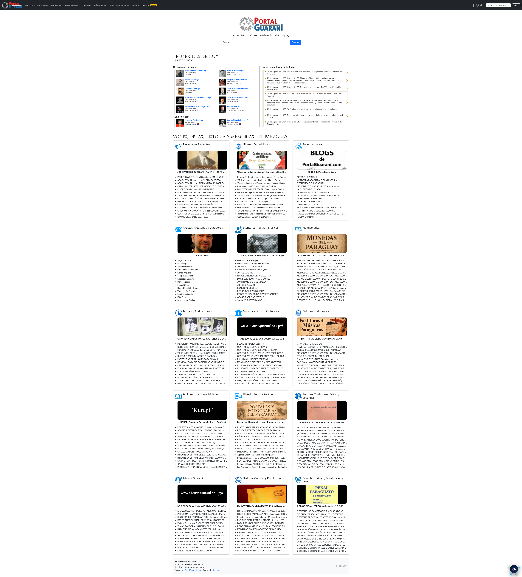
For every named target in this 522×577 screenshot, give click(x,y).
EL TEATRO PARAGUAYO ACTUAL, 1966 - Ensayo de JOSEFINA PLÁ (202, 448)
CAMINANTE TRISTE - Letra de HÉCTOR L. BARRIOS (202, 365)
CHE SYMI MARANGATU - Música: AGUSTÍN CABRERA (202, 211)
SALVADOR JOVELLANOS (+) (251, 300)
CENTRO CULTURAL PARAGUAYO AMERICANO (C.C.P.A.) (262, 353)
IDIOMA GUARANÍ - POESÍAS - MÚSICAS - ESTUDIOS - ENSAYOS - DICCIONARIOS (202, 511)
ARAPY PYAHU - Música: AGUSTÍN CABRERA (199, 180)
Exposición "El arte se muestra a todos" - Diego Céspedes (262, 177)
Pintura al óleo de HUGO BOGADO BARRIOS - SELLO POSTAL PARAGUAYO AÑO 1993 (262, 458)
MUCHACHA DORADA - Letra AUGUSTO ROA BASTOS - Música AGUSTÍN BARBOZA (202, 350)
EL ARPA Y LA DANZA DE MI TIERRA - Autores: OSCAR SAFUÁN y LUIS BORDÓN (202, 214)
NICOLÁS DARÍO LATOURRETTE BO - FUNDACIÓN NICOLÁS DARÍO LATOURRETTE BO (262, 547)
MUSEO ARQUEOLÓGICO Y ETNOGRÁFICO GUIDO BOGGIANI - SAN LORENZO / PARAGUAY (262, 365)
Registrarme (148, 5)
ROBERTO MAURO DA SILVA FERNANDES (257, 294)
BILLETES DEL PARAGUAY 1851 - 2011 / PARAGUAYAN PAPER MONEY (322, 263)
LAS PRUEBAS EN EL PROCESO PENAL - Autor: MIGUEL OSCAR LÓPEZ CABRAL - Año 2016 (322, 539)
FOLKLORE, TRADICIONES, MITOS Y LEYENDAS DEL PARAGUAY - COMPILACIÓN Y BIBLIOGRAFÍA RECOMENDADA (322, 430)
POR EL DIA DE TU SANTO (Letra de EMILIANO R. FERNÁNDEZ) (202, 177)
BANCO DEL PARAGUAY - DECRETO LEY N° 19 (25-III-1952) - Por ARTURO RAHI (322, 279)
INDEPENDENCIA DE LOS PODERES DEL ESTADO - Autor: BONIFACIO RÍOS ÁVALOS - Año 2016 (322, 523)
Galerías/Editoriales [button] (72, 5)
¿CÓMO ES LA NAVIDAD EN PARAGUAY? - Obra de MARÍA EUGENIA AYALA (322, 434)
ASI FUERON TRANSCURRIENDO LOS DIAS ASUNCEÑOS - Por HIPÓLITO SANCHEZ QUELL (202, 436)
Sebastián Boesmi (185, 279)
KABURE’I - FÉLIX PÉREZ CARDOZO (194, 371)
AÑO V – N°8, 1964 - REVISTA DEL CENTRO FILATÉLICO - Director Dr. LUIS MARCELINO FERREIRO (262, 436)
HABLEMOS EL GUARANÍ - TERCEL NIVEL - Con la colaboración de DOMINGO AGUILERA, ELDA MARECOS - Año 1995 (202, 529)
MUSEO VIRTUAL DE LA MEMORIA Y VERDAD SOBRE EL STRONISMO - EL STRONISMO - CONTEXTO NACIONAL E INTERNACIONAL (262, 538)
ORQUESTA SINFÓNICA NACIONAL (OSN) (257, 380)
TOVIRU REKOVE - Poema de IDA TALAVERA (198, 380)
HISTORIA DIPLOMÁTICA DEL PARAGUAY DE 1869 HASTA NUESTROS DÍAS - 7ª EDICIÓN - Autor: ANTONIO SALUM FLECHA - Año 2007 (262, 511)
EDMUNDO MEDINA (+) (248, 288)
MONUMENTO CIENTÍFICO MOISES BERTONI (259, 362)
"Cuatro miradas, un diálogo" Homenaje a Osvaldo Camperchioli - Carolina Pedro (262, 211)
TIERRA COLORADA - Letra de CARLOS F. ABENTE (201, 353)
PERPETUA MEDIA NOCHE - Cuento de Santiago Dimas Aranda (202, 427)
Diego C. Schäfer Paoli (187, 288)
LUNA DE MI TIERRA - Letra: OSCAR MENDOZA (199, 207)
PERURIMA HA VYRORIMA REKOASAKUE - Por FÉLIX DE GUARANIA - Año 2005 (202, 514)
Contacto (216, 570)
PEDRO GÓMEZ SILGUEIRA (250, 291)
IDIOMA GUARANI (305, 217)
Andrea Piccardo (184, 266)
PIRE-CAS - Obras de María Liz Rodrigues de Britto (260, 204)
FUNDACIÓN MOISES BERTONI (252, 359)
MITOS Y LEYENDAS (307, 177)
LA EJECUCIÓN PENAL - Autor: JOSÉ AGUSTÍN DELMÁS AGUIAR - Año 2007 (322, 529)
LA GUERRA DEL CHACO (309, 189)
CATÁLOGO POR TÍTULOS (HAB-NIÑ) (195, 452)
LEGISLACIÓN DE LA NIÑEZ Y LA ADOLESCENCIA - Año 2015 (322, 532)
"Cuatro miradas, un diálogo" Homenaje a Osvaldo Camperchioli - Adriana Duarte (262, 183)
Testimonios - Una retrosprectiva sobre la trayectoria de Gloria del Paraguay (262, 214)
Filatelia (111, 5)
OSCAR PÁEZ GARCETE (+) (250, 297)
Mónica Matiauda (185, 294)
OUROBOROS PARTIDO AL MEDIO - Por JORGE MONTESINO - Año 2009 (202, 544)
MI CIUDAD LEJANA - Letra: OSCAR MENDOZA (199, 201)
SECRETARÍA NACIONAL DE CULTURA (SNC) (258, 383)
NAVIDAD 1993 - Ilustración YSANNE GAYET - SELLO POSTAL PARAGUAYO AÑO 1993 (262, 448)
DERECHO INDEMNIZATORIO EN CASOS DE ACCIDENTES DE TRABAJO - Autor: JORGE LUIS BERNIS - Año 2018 (322, 511)
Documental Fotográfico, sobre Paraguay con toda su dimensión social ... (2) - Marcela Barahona (262, 452)
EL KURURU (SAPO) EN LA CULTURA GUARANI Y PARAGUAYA (202, 547)
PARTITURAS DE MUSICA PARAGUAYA (316, 211)
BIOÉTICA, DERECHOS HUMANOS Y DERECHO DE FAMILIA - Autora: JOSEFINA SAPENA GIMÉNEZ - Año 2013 (322, 514)
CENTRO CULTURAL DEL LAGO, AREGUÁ (257, 350)
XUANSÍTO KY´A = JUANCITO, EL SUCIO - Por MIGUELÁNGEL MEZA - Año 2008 (202, 526)
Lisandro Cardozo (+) (194, 120)
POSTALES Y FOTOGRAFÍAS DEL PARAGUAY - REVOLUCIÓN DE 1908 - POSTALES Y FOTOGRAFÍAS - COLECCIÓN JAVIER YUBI (262, 442)
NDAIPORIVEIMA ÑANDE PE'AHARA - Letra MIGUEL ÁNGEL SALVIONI (202, 377)
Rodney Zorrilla (233, 107)
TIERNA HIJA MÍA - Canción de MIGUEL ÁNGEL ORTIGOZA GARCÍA (202, 195)
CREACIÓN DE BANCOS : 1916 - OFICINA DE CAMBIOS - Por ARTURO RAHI (322, 269)
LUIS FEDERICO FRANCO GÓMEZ (253, 279)
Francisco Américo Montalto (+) (198, 98)
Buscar (516, 5)
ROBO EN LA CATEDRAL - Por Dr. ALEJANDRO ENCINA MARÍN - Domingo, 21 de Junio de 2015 (262, 526)
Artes (27, 5)
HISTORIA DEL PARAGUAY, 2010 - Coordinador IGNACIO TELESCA (202, 517)
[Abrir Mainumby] (514, 569)
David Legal (182, 263)
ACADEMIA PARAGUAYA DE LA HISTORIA (317, 180)
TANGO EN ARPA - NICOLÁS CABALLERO (197, 374)
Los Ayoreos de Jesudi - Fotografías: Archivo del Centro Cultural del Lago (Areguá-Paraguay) (262, 467)
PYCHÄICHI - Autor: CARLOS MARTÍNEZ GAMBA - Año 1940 (202, 523)
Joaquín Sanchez (185, 276)
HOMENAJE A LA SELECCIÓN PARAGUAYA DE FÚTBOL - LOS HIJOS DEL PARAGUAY (202, 362)
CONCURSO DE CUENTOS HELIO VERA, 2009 (199, 433)
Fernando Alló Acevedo (187, 269)
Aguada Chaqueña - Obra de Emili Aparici (255, 455)
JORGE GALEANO (246, 285)
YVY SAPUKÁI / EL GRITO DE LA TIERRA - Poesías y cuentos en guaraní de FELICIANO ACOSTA (322, 467)
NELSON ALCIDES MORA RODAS (253, 263)
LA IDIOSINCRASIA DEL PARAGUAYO (195, 551)
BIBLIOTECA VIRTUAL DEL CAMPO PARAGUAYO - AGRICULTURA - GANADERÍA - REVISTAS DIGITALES (202, 458)
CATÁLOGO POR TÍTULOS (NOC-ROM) (196, 442)
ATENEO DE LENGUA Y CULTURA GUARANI (198, 538)
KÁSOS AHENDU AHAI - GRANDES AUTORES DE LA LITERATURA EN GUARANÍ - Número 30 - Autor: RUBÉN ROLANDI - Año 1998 (202, 520)
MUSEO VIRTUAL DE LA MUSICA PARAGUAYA (319, 195)
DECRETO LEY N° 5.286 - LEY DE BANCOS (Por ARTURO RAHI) (322, 300)
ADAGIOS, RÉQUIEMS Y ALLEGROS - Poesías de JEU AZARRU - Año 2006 (202, 430)
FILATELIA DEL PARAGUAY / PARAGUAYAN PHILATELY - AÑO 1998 (262, 427)
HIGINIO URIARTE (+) (247, 260)
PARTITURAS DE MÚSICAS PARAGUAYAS (197, 359)
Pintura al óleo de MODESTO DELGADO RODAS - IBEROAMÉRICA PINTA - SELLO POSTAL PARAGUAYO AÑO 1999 (262, 464)
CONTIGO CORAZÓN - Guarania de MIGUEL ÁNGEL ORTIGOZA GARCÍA (202, 198)
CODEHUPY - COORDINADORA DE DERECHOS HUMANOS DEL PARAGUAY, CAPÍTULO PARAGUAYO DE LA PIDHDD (322, 520)
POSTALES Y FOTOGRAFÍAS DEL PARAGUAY (259, 430)
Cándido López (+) (192, 89)
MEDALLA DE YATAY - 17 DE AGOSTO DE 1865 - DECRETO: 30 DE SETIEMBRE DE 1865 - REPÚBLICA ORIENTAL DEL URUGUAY (322, 285)
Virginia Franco (184, 260)
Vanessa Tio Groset (186, 291)
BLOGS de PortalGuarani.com (250, 344)
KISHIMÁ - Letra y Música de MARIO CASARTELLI (200, 368)
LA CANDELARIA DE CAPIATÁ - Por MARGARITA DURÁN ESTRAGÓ (322, 443)
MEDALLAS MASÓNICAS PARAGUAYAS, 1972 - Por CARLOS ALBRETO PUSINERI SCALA (322, 266)
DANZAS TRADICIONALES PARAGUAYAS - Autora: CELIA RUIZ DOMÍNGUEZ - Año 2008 (322, 446)
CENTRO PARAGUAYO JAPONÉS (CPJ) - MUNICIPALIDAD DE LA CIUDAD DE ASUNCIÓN (262, 356)
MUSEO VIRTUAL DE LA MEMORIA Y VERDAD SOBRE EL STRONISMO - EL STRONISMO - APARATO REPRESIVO (262, 544)
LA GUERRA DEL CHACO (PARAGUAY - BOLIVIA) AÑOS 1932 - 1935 (262, 523)
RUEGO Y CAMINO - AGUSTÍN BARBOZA (197, 356)
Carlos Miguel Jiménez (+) (238, 120)
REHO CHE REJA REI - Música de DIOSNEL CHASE (201, 347)
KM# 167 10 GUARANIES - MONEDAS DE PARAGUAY (322, 260)
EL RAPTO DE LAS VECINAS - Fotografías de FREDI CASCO (322, 455)
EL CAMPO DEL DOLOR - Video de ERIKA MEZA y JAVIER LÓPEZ (202, 192)
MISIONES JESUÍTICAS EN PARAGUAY (316, 192)
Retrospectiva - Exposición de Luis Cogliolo (256, 186)
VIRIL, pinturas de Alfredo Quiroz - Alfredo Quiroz (259, 180)
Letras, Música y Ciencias (39, 5)
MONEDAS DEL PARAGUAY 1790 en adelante (318, 186)
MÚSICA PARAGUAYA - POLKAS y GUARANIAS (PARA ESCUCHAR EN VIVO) (202, 383)
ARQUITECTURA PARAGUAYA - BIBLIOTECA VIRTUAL (202, 445)
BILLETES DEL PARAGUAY (309, 201)
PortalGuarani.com (193, 570)
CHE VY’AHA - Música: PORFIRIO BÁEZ (196, 204)
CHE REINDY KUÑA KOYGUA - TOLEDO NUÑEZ (200, 532)
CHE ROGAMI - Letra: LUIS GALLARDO (195, 189)
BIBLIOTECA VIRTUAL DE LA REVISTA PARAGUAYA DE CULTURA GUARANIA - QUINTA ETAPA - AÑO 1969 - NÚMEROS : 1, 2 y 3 (202, 439)
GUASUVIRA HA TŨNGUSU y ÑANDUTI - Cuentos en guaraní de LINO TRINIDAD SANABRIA (322, 449)
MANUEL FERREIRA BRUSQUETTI (253, 269)
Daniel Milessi (183, 282)
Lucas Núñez (183, 285)
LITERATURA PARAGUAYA (309, 198)
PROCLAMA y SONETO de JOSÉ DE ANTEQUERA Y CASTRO (202, 467)
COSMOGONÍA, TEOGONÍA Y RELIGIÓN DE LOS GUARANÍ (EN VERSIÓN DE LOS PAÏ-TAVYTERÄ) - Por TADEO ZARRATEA (322, 461)
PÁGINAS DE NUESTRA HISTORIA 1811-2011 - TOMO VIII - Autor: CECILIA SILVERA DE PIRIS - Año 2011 (262, 520)
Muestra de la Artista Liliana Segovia (253, 201)
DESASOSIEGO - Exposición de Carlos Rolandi (258, 207)
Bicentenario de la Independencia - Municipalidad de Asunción (262, 517)
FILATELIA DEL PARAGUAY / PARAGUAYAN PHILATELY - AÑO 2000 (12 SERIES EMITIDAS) (262, 445)
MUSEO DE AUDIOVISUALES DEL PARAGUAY (319, 207)
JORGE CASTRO (245, 273)
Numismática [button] (86, 5)
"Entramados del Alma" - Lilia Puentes (254, 217)
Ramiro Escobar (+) (235, 71)
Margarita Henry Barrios (237, 80)
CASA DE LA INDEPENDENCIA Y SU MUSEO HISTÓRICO (322, 214)
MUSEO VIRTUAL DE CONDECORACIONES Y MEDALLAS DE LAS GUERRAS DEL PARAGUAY (322, 297)
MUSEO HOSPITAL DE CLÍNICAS (252, 371)
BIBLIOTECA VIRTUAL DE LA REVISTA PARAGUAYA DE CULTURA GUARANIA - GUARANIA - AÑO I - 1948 (202, 455)
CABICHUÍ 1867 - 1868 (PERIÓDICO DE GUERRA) (200, 186)
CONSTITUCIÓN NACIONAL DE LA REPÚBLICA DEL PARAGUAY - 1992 (322, 548)
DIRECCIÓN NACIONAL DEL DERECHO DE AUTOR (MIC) (322, 545)
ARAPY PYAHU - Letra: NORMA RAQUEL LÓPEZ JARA (202, 183)
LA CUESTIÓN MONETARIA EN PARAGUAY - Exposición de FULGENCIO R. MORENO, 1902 (322, 288)
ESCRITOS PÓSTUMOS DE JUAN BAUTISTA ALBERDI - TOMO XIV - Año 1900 (262, 535)
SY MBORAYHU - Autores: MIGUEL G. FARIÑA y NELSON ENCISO (202, 535)
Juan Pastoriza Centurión (237, 98)
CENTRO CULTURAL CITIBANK (252, 347)
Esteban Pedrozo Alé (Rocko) (197, 107)
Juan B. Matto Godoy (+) (237, 89)
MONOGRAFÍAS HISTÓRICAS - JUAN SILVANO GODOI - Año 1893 (262, 551)
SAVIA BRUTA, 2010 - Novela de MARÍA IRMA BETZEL (202, 461)
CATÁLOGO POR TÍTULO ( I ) (191, 464)
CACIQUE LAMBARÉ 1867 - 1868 (192, 217)
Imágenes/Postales (100, 5)
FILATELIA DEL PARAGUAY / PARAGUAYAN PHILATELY (262, 461)
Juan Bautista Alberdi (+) (195, 71)
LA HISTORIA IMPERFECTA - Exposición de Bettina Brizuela (262, 189)
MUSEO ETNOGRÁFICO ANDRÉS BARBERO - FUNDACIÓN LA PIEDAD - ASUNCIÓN (262, 368)
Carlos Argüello (184, 273)
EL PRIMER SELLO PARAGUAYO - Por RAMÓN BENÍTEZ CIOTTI (322, 291)
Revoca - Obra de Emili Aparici (251, 439)
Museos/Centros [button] (56, 5)
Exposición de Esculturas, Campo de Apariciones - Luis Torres (262, 198)
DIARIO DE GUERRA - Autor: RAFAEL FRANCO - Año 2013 (262, 541)
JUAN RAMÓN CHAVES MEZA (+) (253, 282)
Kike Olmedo (183, 297)
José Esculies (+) (192, 80)
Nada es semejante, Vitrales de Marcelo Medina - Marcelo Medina (262, 192)
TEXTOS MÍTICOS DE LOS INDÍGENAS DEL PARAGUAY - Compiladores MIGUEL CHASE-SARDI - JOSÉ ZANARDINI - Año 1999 (322, 452)
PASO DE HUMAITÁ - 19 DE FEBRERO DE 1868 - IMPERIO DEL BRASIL (262, 532)
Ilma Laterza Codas (186, 300)
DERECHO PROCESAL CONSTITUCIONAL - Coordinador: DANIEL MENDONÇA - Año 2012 (322, 517)
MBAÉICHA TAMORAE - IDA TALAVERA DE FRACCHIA (202, 344)
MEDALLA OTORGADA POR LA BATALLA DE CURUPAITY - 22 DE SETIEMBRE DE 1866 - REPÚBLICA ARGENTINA (322, 273)
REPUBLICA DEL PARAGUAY (310, 183)
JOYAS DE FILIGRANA (307, 204)
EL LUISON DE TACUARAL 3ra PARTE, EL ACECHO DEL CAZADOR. (202, 541)
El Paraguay (135, 5)
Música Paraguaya (122, 5)
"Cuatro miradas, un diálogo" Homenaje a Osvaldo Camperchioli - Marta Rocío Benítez (262, 195)
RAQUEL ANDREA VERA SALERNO (254, 276)
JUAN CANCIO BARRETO (249, 266)
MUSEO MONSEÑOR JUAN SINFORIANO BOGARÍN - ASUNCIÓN (262, 374)
